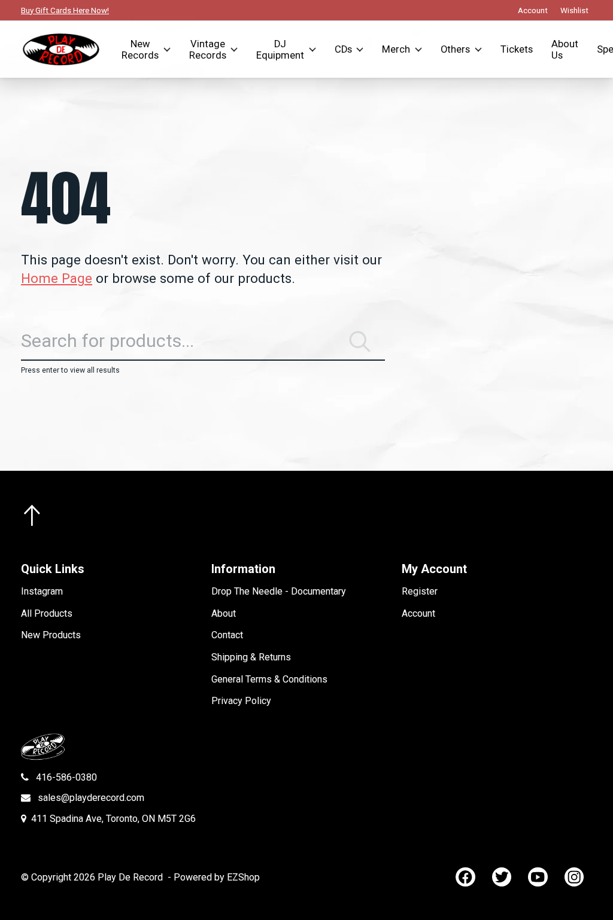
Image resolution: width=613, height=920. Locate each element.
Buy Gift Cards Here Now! (65, 10)
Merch (396, 49)
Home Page (56, 278)
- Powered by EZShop (214, 877)
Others (455, 49)
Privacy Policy (241, 700)
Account (418, 613)
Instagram (42, 591)
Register (420, 591)
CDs (343, 49)
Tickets (516, 49)
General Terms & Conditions (269, 679)
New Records (140, 49)
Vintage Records (207, 49)
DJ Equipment (280, 49)
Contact (227, 635)
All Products (46, 613)
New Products (51, 635)
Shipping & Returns (251, 657)
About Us (564, 49)
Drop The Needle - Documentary (278, 591)
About (223, 613)
